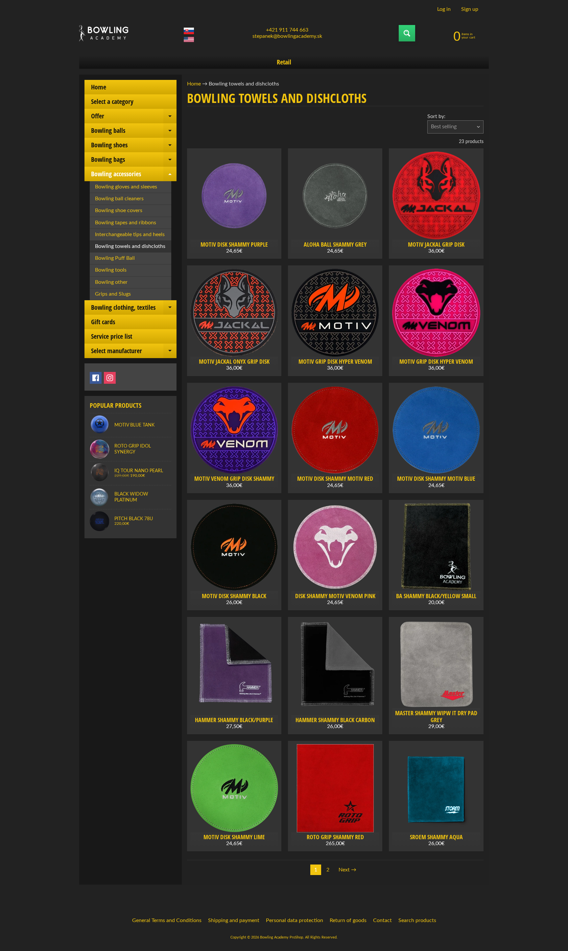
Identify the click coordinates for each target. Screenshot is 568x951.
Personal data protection (294, 920)
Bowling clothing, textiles (134, 309)
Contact (382, 920)
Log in (444, 9)
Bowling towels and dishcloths (130, 246)
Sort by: (436, 116)
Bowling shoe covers (118, 210)
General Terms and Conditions (166, 920)
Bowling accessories (134, 175)
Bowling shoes (134, 146)
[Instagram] (110, 378)
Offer (134, 117)
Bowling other (111, 282)
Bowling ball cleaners (119, 198)
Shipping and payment (233, 920)
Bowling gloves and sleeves (126, 186)
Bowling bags (134, 161)
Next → (347, 869)
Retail (284, 62)
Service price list (111, 336)
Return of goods (348, 920)
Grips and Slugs (113, 294)
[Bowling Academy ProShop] (103, 33)
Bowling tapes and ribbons (125, 222)
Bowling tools (111, 270)
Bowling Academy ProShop (281, 937)
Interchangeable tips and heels (130, 234)
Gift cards (103, 321)
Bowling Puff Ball (115, 258)
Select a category (112, 101)
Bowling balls (134, 132)
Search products (417, 920)
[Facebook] (96, 378)
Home (98, 87)
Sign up (469, 9)
